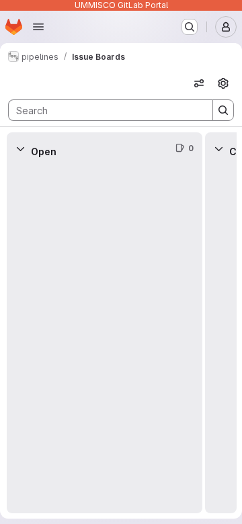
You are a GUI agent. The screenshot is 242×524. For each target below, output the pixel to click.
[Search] (223, 110)
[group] (104, 339)
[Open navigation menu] (38, 27)
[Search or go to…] (190, 27)
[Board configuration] (223, 83)
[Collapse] (20, 148)
